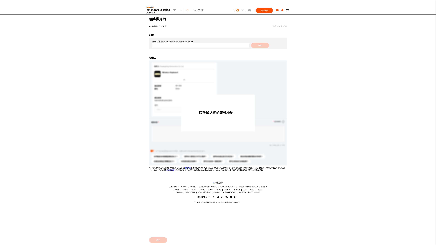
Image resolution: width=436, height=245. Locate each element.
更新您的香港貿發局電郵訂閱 (248, 187)
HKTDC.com (173, 187)
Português (227, 189)
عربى (245, 189)
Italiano (211, 189)
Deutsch (185, 189)
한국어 (252, 189)
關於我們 (183, 187)
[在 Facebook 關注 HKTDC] (209, 197)
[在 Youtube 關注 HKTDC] (231, 197)
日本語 (260, 189)
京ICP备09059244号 (229, 192)
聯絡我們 (193, 187)
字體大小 (264, 187)
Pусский (237, 189)
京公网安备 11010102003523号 (249, 192)
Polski (219, 189)
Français (202, 189)
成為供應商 (264, 10)
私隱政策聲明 (171, 170)
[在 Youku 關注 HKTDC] (235, 197)
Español (193, 189)
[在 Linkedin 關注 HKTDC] (218, 197)
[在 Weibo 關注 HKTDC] (222, 197)
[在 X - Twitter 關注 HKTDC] (214, 197)
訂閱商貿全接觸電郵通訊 (227, 187)
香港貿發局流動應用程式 (207, 187)
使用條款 (188, 168)
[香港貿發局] (218, 183)
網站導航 (216, 192)
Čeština (176, 189)
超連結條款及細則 (204, 192)
